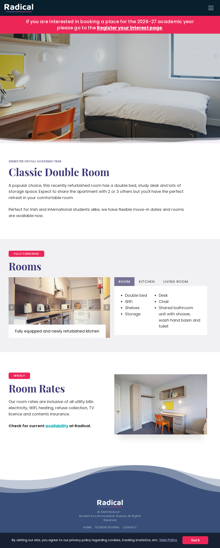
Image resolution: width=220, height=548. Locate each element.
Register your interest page (129, 28)
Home (87, 527)
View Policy (168, 540)
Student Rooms (107, 527)
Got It (195, 540)
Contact (130, 527)
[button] (12, 307)
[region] (110, 88)
